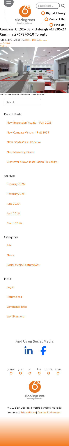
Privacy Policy (28, 412)
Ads (9, 245)
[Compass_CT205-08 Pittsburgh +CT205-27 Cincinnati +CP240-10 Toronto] (34, 70)
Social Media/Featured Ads (23, 265)
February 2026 (16, 184)
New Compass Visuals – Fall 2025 (28, 132)
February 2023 (16, 193)
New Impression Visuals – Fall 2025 (29, 122)
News (10, 255)
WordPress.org (15, 316)
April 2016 (13, 213)
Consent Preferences (49, 412)
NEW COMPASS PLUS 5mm (24, 142)
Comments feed (17, 306)
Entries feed (14, 297)
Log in (10, 287)
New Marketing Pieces (20, 152)
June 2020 (13, 203)
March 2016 (14, 223)
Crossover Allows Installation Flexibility (32, 162)
